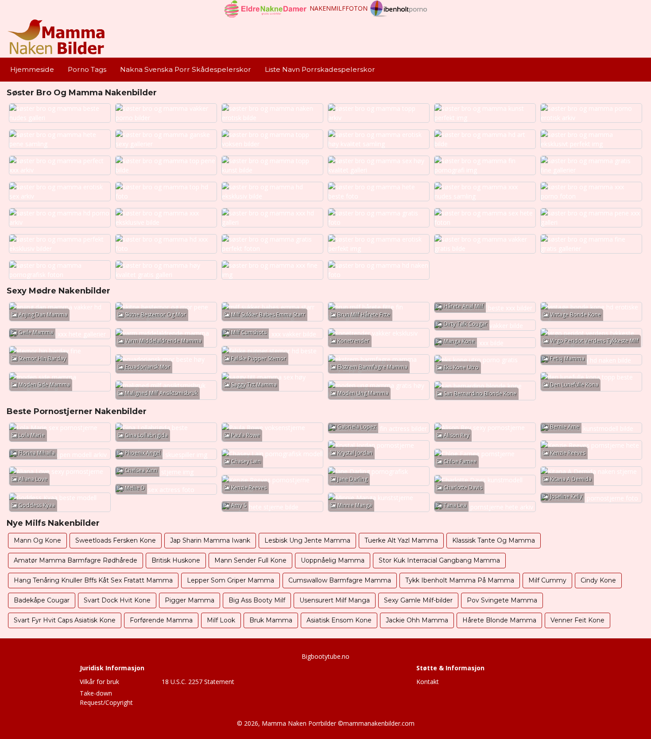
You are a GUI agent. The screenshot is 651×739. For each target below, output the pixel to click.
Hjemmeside (32, 69)
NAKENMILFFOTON (339, 8)
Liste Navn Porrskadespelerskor (320, 69)
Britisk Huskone (175, 560)
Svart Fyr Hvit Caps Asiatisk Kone (65, 620)
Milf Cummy (547, 580)
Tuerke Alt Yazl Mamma (401, 540)
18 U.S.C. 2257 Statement (198, 681)
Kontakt (427, 681)
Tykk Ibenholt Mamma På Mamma (459, 580)
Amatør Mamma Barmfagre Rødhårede (75, 560)
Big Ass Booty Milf (257, 600)
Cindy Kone (598, 580)
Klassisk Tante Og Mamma (493, 540)
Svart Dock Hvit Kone (117, 600)
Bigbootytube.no (325, 656)
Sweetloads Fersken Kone (115, 540)
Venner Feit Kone (577, 620)
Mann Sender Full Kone (250, 560)
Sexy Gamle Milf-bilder (418, 600)
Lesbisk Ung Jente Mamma (307, 540)
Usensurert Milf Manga (334, 600)
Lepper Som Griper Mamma (230, 580)
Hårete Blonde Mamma (499, 620)
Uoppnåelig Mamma (332, 560)
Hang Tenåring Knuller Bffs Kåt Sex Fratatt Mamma (93, 580)
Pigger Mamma (189, 600)
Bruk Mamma (270, 620)
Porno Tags (87, 69)
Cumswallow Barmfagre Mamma (339, 580)
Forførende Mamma (161, 620)
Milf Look (221, 620)
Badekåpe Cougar (42, 600)
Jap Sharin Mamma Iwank (210, 540)
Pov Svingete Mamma (502, 600)
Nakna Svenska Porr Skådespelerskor (185, 69)
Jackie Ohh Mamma (417, 620)
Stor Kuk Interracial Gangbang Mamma (439, 560)
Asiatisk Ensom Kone (339, 620)
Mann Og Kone (37, 540)
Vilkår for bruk (99, 681)
